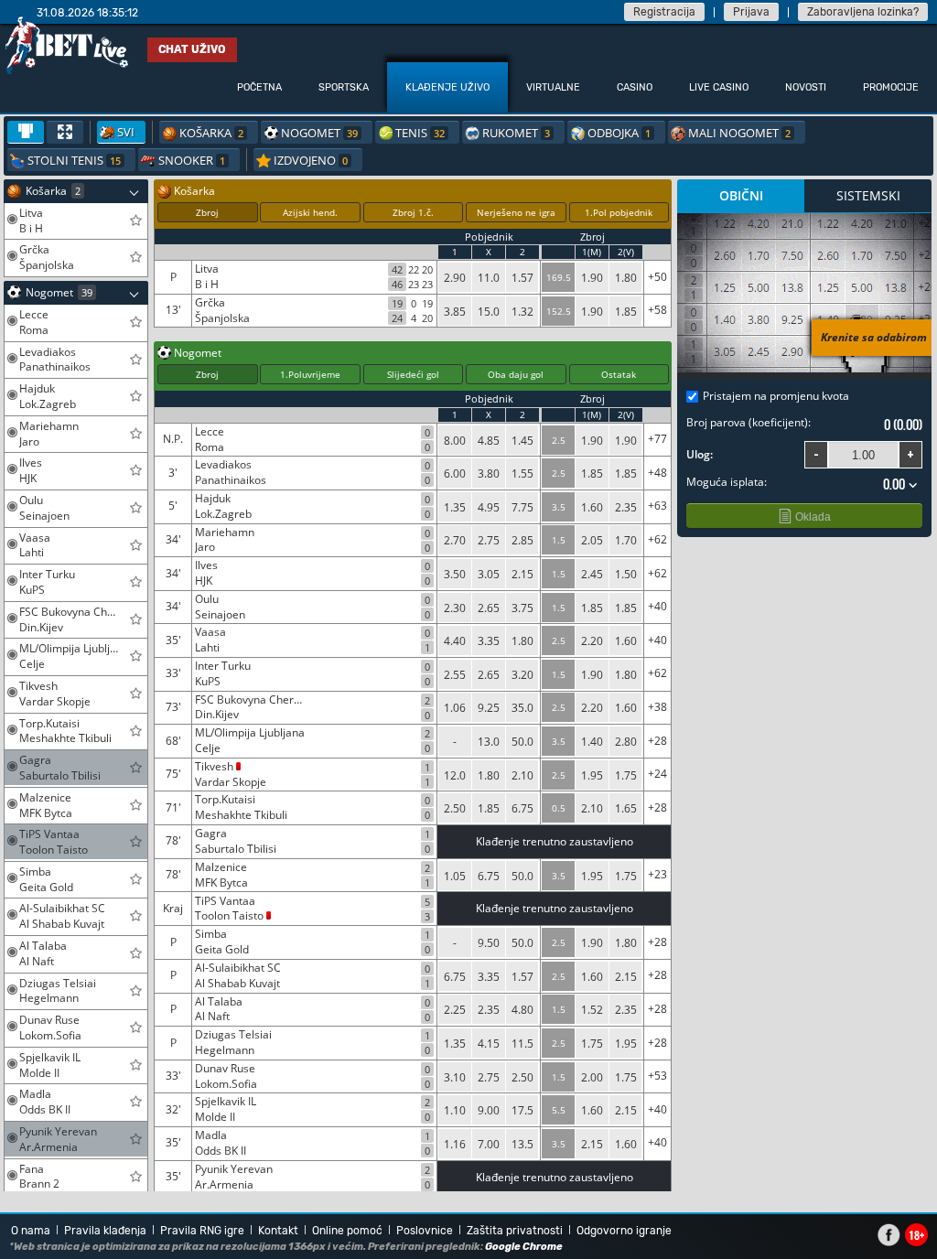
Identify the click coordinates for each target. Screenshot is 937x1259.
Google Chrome (524, 1247)
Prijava (751, 11)
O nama (30, 1230)
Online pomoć (347, 1230)
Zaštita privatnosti (515, 1230)
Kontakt (278, 1230)
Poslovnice (424, 1230)
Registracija (664, 11)
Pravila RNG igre (202, 1230)
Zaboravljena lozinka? (863, 11)
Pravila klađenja (105, 1230)
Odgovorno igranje (624, 1230)
